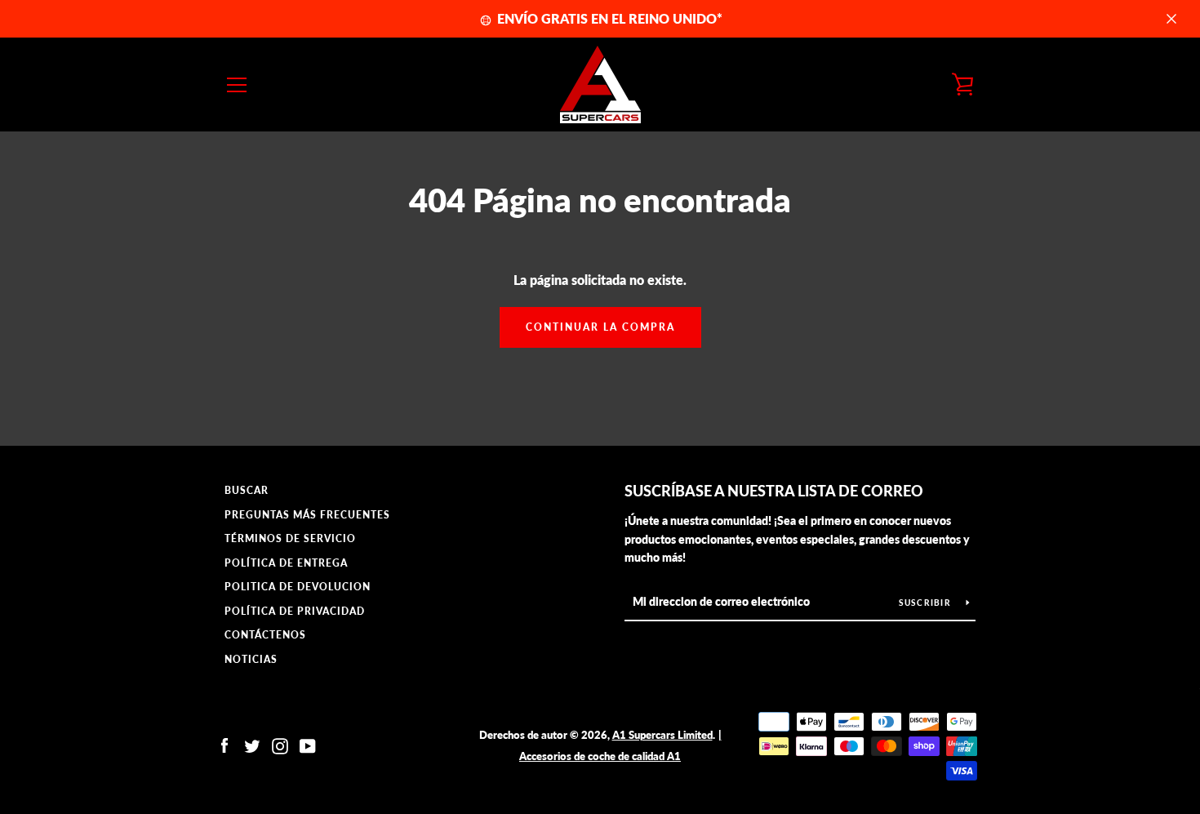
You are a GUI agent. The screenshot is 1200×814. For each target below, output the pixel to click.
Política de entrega (286, 563)
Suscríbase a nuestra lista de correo (773, 491)
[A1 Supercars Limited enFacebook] (224, 744)
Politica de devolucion (297, 586)
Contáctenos (265, 635)
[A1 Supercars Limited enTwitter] (252, 744)
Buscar (246, 490)
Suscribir (926, 602)
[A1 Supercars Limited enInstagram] (280, 744)
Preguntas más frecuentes (307, 515)
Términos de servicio (290, 538)
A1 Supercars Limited (662, 734)
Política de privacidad (294, 611)
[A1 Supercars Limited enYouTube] (308, 744)
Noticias (251, 659)
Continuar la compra (600, 327)
